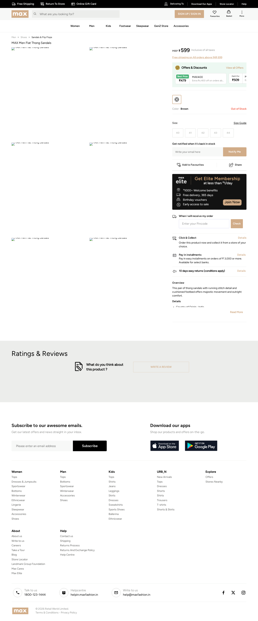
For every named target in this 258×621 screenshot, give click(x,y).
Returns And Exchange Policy (77, 550)
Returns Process (70, 545)
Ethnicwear (18, 500)
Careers (16, 545)
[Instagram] (243, 592)
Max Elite (17, 573)
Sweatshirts (116, 504)
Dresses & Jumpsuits (24, 481)
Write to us (18, 541)
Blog (14, 554)
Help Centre (67, 554)
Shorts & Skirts (166, 509)
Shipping (65, 541)
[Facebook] (223, 592)
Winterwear (18, 495)
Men (14, 37)
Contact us (66, 536)
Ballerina (114, 514)
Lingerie (16, 504)
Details (236, 203)
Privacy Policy (69, 612)
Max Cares (18, 568)
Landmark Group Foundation (28, 564)
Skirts (112, 495)
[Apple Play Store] (164, 446)
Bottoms (17, 491)
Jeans (112, 486)
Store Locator (20, 559)
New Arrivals (164, 477)
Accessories (19, 514)
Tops (14, 477)
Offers (209, 477)
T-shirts (161, 504)
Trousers (162, 500)
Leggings (114, 491)
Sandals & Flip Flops (42, 37)
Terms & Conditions (47, 612)
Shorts (161, 491)
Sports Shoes (117, 509)
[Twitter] (233, 592)
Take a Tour (18, 550)
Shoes (24, 37)
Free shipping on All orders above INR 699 (197, 57)
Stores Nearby (214, 481)
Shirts (112, 481)
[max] (21, 14)
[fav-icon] (214, 13)
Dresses (113, 500)
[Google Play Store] (201, 446)
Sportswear (18, 486)
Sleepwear (18, 509)
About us (17, 536)
